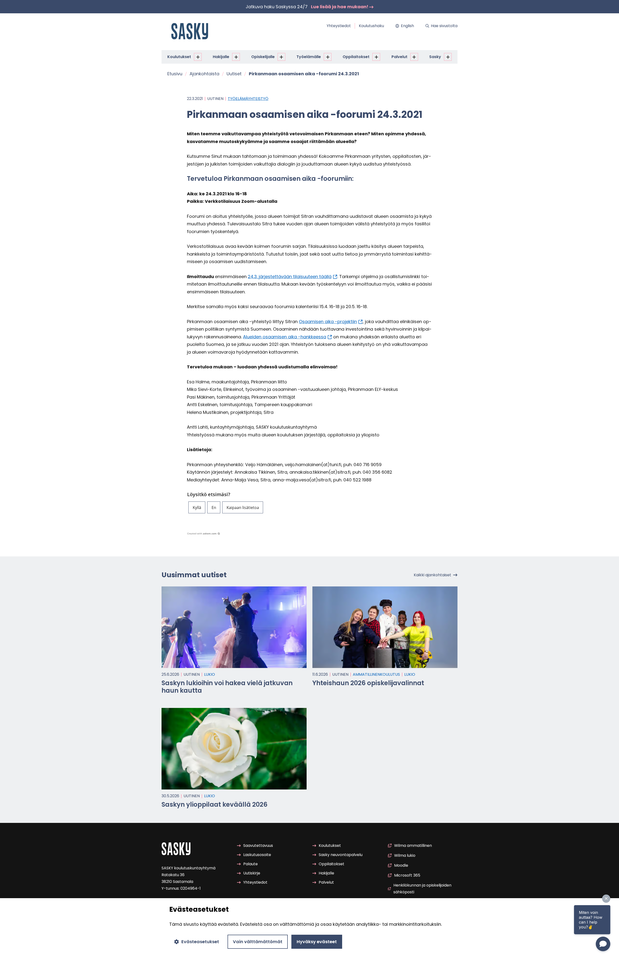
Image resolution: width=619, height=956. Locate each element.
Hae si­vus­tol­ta (444, 26)
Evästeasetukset (200, 942)
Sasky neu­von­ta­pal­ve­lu (340, 854)
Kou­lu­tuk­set (179, 57)
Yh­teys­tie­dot (339, 26)
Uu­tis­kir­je (251, 873)
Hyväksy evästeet (317, 942)
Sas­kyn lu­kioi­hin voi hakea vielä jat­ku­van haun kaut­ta (227, 687)
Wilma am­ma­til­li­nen (413, 845)
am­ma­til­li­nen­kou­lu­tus (376, 674)
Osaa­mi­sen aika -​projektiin (328, 322)
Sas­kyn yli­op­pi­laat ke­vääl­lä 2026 (214, 804)
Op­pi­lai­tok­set (356, 57)
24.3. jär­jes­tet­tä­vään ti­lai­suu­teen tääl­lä (290, 276)
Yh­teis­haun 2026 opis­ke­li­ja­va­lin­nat (368, 683)
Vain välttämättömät (257, 942)
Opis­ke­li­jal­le (263, 57)
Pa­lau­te (250, 864)
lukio (209, 674)
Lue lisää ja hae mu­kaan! (340, 7)
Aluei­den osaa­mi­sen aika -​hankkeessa (284, 337)
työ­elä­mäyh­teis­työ (248, 98)
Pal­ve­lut (399, 57)
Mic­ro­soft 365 (407, 875)
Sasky (435, 57)
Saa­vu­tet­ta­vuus (258, 845)
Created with (202, 533)
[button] (196, 507)
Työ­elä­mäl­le (308, 57)
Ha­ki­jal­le (221, 57)
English (407, 26)
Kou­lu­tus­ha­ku (371, 26)
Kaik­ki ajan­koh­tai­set (432, 575)
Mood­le (401, 865)
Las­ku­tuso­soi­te (257, 854)
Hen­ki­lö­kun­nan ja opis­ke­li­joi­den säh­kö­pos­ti (422, 888)
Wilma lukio (404, 855)
